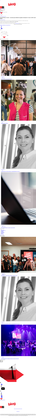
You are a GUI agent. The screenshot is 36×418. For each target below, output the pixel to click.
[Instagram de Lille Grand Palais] (0, 361)
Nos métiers (2, 231)
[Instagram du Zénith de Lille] (2, 361)
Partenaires (2, 233)
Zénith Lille (4, 8)
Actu (1, 15)
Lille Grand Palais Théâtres (3, 230)
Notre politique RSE (2, 232)
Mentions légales (18, 411)
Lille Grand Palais (1, 8)
